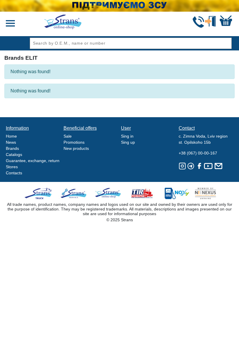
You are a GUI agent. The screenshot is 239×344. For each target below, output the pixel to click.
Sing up (128, 142)
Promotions (74, 142)
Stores (12, 166)
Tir (142, 193)
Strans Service (74, 193)
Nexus (210, 193)
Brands (12, 148)
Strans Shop (108, 193)
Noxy (176, 193)
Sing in (127, 136)
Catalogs (14, 154)
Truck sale (40, 193)
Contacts (14, 173)
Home (11, 136)
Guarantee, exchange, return (32, 160)
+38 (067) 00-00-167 (198, 153)
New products (76, 148)
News (11, 142)
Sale (68, 136)
